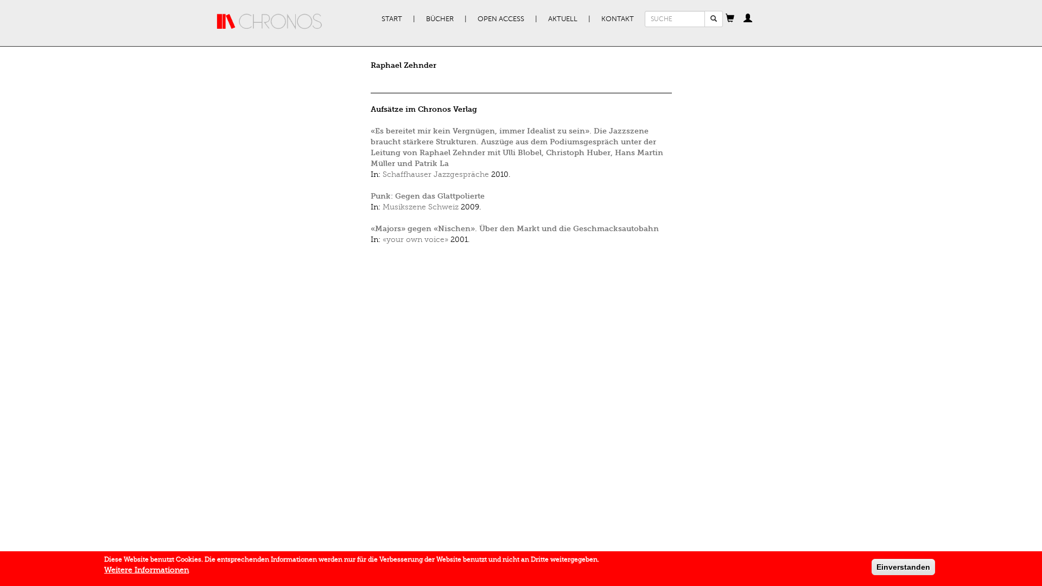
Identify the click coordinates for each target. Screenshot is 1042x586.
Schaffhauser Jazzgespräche (436, 174)
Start (392, 19)
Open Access (501, 19)
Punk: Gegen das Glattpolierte (428, 196)
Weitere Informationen (146, 570)
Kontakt (617, 19)
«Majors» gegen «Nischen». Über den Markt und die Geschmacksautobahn (515, 228)
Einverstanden (903, 567)
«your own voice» (415, 239)
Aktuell (562, 19)
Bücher (440, 19)
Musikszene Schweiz (421, 207)
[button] (730, 19)
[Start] (270, 21)
